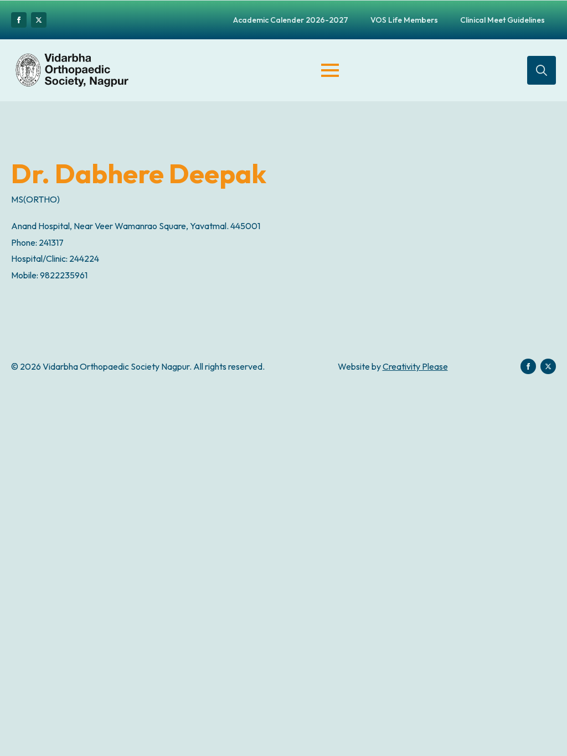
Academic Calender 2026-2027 (290, 20)
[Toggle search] (541, 70)
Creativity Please (415, 366)
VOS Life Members (404, 20)
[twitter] (39, 20)
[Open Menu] (330, 70)
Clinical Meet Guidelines (502, 20)
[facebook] (19, 20)
